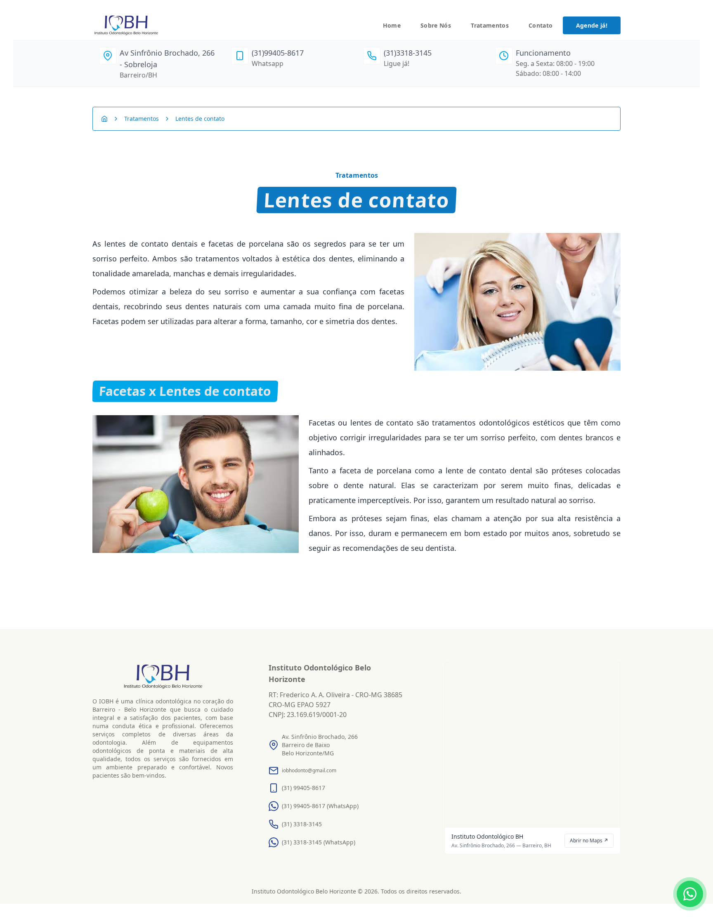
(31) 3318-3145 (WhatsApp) (318, 842)
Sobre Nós (435, 25)
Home (392, 25)
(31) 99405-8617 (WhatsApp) (320, 806)
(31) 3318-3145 (302, 824)
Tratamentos (490, 25)
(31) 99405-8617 (303, 788)
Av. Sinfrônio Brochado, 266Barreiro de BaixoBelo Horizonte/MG (320, 745)
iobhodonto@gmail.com (309, 770)
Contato (540, 25)
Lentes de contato (199, 119)
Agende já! (592, 25)
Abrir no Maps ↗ (589, 840)
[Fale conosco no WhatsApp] (690, 894)
